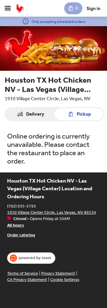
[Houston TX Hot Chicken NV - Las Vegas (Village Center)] (19, 8)
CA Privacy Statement (27, 279)
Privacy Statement (58, 273)
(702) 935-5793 (21, 206)
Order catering (21, 235)
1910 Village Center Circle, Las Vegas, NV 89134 (51, 212)
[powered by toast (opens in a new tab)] (31, 258)
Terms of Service (22, 273)
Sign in (93, 8)
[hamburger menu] (8, 8)
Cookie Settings (64, 279)
